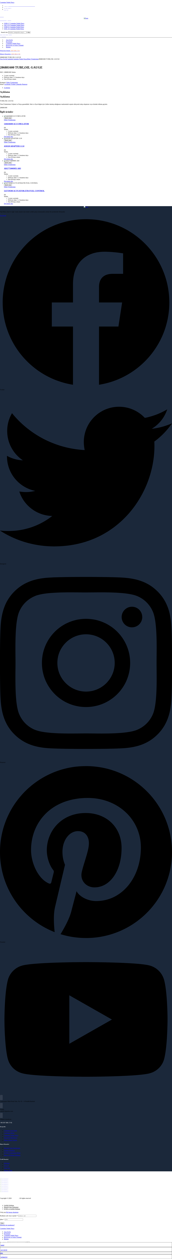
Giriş (2, 1223)
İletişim (6, 1239)
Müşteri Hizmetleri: (10, 54)
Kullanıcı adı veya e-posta (9, 1216)
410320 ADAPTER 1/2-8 (14, 146)
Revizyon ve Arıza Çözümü (13, 1237)
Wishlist (4, 1257)
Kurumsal (7, 1234)
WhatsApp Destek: (10, 50)
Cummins (10, 59)
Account (4, 1250)
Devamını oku (8, 136)
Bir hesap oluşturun (12, 1212)
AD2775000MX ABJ (12, 168)
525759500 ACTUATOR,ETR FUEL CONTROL (24, 191)
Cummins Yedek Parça (7, 2)
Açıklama (7, 88)
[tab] (88, 88)
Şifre (2, 1219)
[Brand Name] (4, 1179)
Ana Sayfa (3, 59)
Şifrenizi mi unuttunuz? (7, 1225)
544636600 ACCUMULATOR (16, 124)
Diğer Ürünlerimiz (33, 59)
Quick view (8, 118)
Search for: (4, 32)
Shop (2, 1245)
